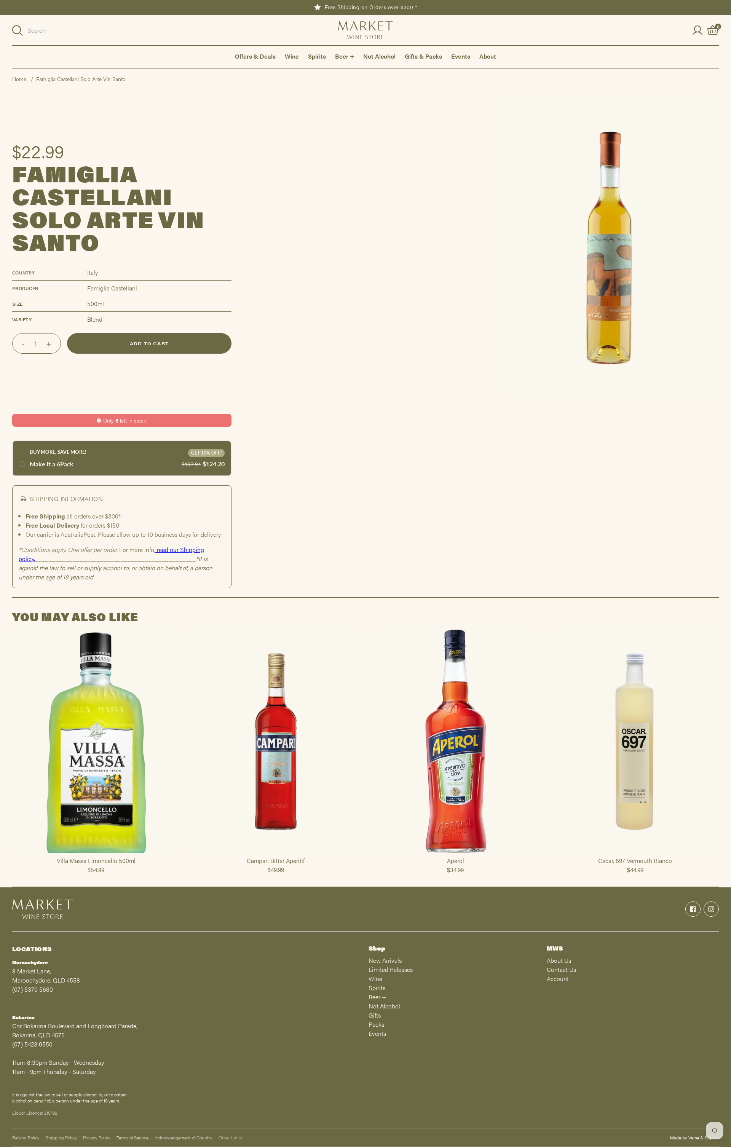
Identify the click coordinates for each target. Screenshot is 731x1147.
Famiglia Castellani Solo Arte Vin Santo (81, 79)
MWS (555, 948)
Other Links (230, 1137)
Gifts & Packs (423, 56)
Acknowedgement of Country (183, 1137)
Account (558, 978)
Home (19, 79)
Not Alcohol (379, 56)
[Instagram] (711, 909)
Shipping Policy (61, 1137)
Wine (292, 56)
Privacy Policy (96, 1137)
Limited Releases (391, 969)
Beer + (344, 56)
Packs (376, 1024)
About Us (559, 960)
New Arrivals (385, 960)
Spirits (317, 56)
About (487, 56)
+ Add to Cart (95, 852)
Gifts (375, 1015)
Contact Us (561, 969)
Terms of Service (132, 1137)
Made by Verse (684, 1137)
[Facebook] (693, 909)
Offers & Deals (255, 56)
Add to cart (149, 343)
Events (460, 56)
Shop (377, 948)
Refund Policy (26, 1137)
